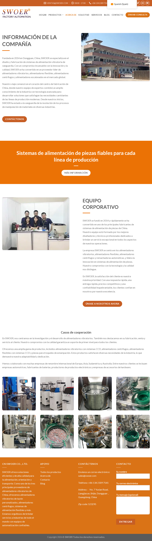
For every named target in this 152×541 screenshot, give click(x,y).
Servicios (96, 15)
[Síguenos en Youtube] (147, 3)
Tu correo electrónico (127, 483)
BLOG (107, 15)
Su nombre (121, 472)
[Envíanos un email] (143, 3)
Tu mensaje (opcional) (127, 495)
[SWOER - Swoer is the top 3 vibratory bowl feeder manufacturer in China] (17, 14)
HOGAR (42, 15)
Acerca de (70, 15)
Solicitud (83, 15)
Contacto (118, 15)
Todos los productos (50, 472)
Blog (42, 483)
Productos (55, 15)
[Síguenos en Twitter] (138, 3)
